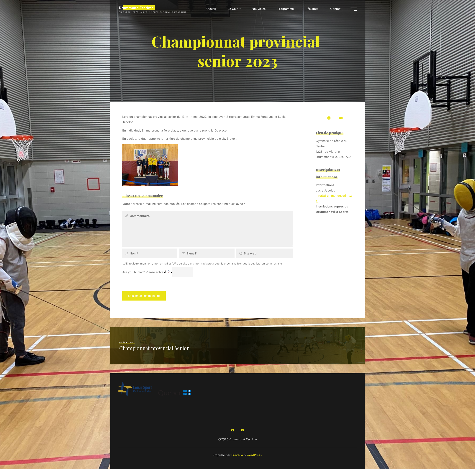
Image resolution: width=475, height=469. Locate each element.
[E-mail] (341, 118)
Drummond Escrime (136, 7)
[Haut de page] (460, 454)
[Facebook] (329, 118)
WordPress (254, 455)
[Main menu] (353, 9)
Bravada (236, 455)
